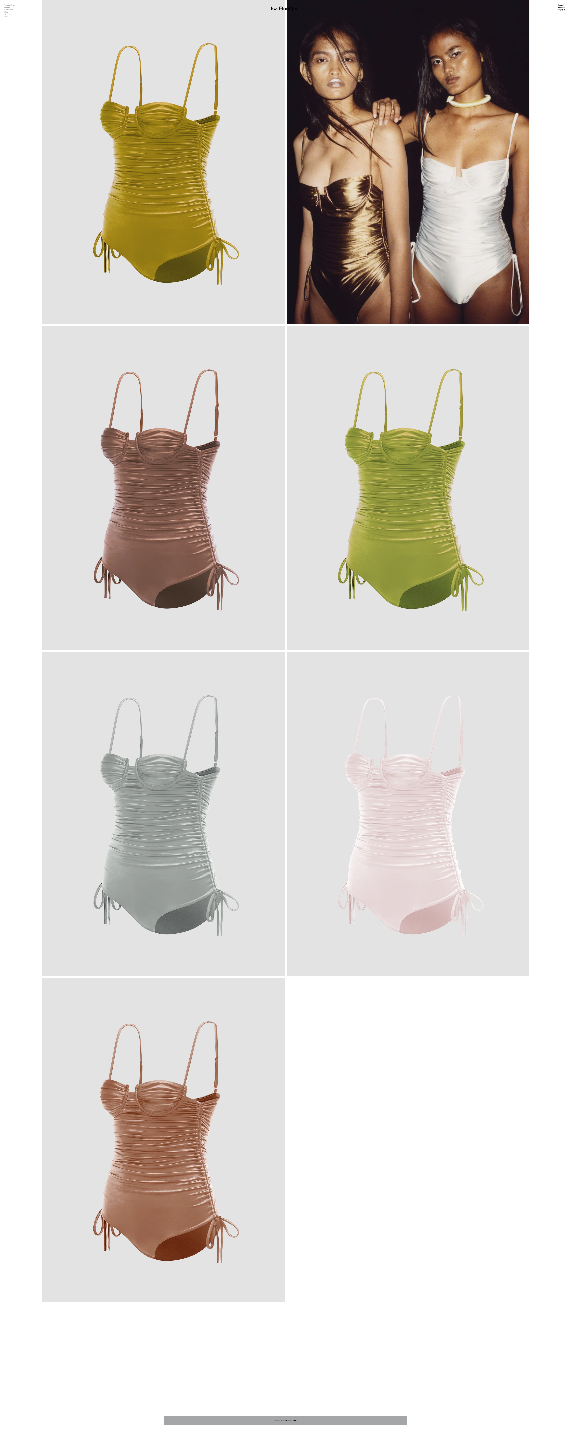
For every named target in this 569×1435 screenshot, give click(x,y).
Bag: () (561, 9)
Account (561, 7)
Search (561, 5)
